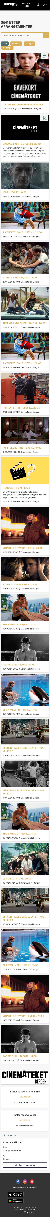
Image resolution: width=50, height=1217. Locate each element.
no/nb (44, 4)
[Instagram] (25, 1181)
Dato (5, 43)
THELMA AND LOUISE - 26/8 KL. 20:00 (24, 323)
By (4, 1155)
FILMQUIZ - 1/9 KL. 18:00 (16, 488)
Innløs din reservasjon (25, 1125)
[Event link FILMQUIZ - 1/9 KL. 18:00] (25, 470)
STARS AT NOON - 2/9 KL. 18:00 (20, 584)
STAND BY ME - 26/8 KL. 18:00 (20, 277)
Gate (5, 1147)
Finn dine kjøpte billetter (25, 1102)
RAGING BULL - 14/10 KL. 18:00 (20, 1056)
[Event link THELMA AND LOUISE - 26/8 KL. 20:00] (25, 303)
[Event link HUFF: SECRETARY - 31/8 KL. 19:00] (25, 430)
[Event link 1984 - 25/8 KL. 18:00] (25, 176)
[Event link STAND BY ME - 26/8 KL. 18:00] (25, 258)
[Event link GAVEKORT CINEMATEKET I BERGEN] (25, 77)
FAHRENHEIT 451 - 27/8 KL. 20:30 (21, 407)
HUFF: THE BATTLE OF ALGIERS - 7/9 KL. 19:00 (23, 792)
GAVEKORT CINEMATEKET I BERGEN (23, 104)
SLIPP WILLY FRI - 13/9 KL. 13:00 (20, 965)
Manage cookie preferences (25, 1187)
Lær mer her (25, 1096)
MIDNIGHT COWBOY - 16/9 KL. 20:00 (23, 1016)
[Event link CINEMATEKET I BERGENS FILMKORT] (25, 127)
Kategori (29, 43)
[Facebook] (18, 1181)
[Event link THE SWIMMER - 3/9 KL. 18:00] (25, 607)
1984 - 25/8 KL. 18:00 (15, 192)
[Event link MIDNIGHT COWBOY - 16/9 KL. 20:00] (25, 994)
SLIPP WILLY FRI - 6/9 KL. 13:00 (20, 709)
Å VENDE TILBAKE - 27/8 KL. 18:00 (22, 363)
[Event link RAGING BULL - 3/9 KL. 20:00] (25, 647)
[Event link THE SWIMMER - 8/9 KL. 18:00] (25, 816)
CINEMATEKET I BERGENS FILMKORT (23, 143)
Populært (16, 43)
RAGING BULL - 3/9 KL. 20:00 (19, 664)
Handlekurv (27, 4)
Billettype (7, 48)
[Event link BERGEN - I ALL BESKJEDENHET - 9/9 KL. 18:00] (25, 900)
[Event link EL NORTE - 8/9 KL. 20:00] (25, 859)
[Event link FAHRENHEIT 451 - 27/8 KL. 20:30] (25, 388)
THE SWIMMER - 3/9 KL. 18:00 (20, 624)
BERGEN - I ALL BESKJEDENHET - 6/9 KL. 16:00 (23, 750)
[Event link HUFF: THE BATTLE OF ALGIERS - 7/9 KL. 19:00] (25, 774)
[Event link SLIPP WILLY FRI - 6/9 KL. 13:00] (25, 690)
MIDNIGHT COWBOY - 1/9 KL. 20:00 (23, 548)
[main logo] (9, 5)
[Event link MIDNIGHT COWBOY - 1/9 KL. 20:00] (25, 526)
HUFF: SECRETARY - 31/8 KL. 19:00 (22, 447)
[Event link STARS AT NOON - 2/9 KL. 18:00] (25, 569)
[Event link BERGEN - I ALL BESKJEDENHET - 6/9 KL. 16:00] (25, 731)
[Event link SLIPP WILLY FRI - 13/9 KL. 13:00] (25, 945)
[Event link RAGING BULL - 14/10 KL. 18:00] (25, 1039)
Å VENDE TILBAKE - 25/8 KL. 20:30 (22, 232)
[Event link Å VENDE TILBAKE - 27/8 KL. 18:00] (25, 346)
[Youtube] (32, 1181)
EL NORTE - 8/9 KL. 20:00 (17, 878)
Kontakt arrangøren (26, 1165)
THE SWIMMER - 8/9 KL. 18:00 (20, 833)
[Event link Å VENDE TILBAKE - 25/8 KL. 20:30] (25, 215)
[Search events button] (46, 35)
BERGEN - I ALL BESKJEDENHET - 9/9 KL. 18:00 (23, 918)
